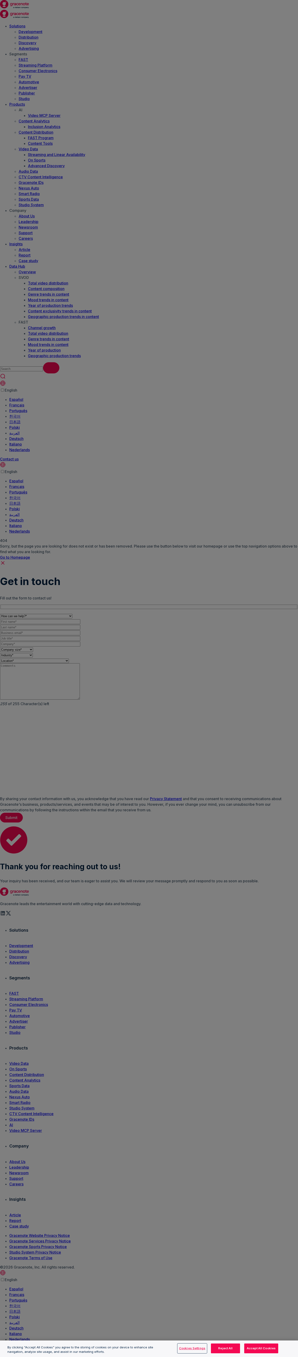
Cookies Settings (192, 1348)
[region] (149, 1348)
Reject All (225, 1348)
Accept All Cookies (261, 1348)
